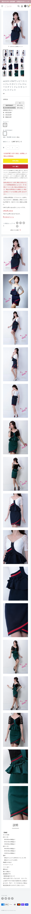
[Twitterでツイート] (24, 223)
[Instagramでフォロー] (9, 898)
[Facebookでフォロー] (2, 898)
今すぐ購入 (15, 166)
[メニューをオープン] (2, 6)
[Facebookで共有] (17, 223)
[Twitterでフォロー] (6, 898)
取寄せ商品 (15, 160)
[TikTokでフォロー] (12, 898)
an (3, 93)
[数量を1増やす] (17, 147)
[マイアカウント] (22, 6)
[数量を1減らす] (8, 147)
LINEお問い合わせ (8, 210)
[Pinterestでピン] (20, 223)
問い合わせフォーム (8, 217)
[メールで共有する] (17, 226)
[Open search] (19, 6)
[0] (28, 6)
